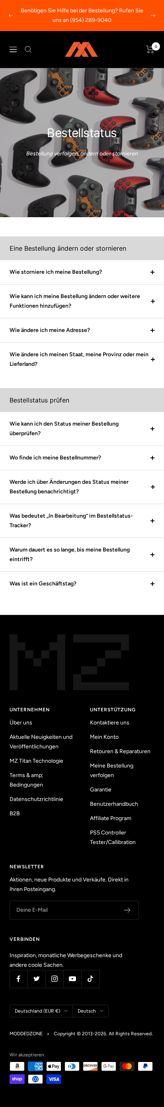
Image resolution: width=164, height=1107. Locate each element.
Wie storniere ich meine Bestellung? (56, 272)
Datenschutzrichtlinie (36, 799)
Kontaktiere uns (109, 722)
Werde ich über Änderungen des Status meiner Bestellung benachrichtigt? (69, 487)
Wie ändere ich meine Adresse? (50, 330)
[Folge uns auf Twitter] (36, 979)
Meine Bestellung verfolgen (111, 770)
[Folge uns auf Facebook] (18, 979)
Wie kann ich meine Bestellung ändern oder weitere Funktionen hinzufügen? (75, 301)
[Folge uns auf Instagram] (54, 979)
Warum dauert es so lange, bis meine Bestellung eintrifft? (70, 554)
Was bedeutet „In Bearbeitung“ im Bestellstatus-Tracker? (71, 520)
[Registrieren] (127, 910)
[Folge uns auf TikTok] (90, 979)
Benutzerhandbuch (114, 804)
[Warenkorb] (150, 49)
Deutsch (87, 1011)
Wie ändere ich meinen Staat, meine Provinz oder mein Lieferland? (79, 359)
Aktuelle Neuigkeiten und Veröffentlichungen (41, 742)
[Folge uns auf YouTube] (72, 979)
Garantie (100, 789)
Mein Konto (104, 737)
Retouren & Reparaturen (120, 751)
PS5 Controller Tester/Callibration (113, 837)
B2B (15, 813)
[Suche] (28, 49)
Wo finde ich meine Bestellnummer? (55, 457)
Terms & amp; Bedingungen (26, 780)
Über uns (21, 722)
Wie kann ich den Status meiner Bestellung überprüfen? (64, 428)
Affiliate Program (110, 818)
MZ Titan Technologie (36, 761)
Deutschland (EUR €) (37, 1011)
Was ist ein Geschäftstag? (43, 583)
